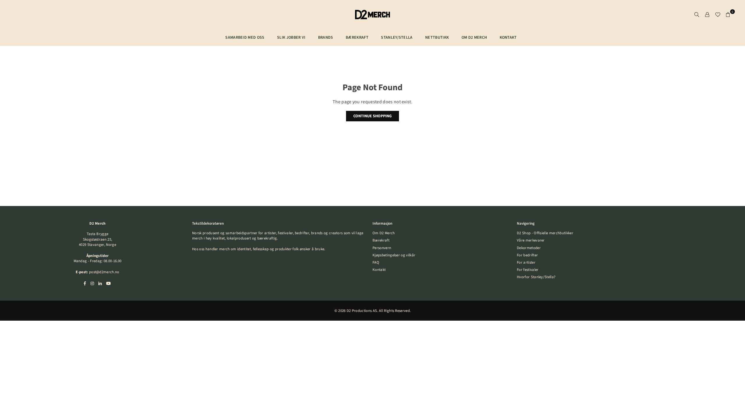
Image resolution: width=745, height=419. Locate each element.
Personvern (381, 248)
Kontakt (508, 37)
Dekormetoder (529, 248)
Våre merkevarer (531, 240)
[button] (728, 14)
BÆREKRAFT (357, 37)
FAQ (375, 262)
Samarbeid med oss (244, 37)
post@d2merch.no (104, 272)
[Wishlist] (717, 14)
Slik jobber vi (291, 37)
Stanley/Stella (396, 37)
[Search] (696, 14)
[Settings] (707, 14)
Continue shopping (372, 116)
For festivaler (527, 269)
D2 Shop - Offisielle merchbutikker (545, 233)
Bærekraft (380, 240)
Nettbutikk (437, 37)
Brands (325, 37)
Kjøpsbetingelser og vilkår (393, 255)
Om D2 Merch (474, 37)
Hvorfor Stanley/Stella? (536, 277)
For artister (526, 262)
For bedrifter (527, 255)
